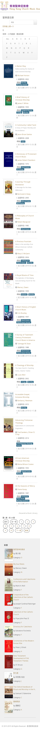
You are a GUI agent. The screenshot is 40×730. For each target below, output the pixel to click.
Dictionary (20, 169)
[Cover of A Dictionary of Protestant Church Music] (8, 159)
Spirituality (20, 203)
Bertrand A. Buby (23, 194)
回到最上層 (7, 26)
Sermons (24, 294)
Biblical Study (25, 201)
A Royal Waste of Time (25, 279)
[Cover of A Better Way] (8, 71)
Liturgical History (27, 110)
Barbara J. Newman (24, 400)
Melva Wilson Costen (25, 464)
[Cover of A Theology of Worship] (8, 370)
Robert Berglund (23, 222)
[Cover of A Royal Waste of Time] (8, 280)
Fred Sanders (22, 432)
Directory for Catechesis (22, 626)
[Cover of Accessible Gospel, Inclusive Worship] (8, 399)
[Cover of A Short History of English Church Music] (8, 313)
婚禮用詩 (16, 701)
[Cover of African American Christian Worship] (8, 463)
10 (11, 530)
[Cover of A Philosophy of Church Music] (8, 221)
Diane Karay (22, 489)
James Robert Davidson (26, 160)
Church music (25, 167)
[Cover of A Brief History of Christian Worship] (8, 100)
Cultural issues (26, 471)
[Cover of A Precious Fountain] (8, 246)
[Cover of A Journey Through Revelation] (8, 187)
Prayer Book (21, 498)
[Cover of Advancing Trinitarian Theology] (8, 425)
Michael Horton (23, 75)
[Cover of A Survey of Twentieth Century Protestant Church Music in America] (8, 339)
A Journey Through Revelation (23, 186)
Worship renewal (22, 84)
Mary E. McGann (23, 253)
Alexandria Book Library (28, 513)
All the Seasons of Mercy (25, 486)
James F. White (22, 103)
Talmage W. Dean (24, 343)
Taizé (23, 141)
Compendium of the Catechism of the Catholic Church (23, 597)
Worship (24, 82)
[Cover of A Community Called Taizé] (8, 130)
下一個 (18, 530)
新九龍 (15, 673)
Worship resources (23, 500)
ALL (7, 39)
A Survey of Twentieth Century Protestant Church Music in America (25, 337)
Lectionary (24, 496)
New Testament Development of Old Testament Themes (21, 658)
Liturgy (19, 112)
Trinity (19, 445)
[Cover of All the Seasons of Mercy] (8, 491)
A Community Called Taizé (25, 127)
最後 (26, 530)
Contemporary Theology (25, 443)
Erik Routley (22, 313)
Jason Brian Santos (24, 134)
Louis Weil (21, 375)
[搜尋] (35, 22)
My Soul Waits (18, 564)
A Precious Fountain (24, 245)
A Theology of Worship (24, 368)
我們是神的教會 (19, 549)
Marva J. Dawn (22, 287)
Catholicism (25, 260)
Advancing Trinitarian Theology (24, 424)
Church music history (24, 322)
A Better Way (24, 69)
